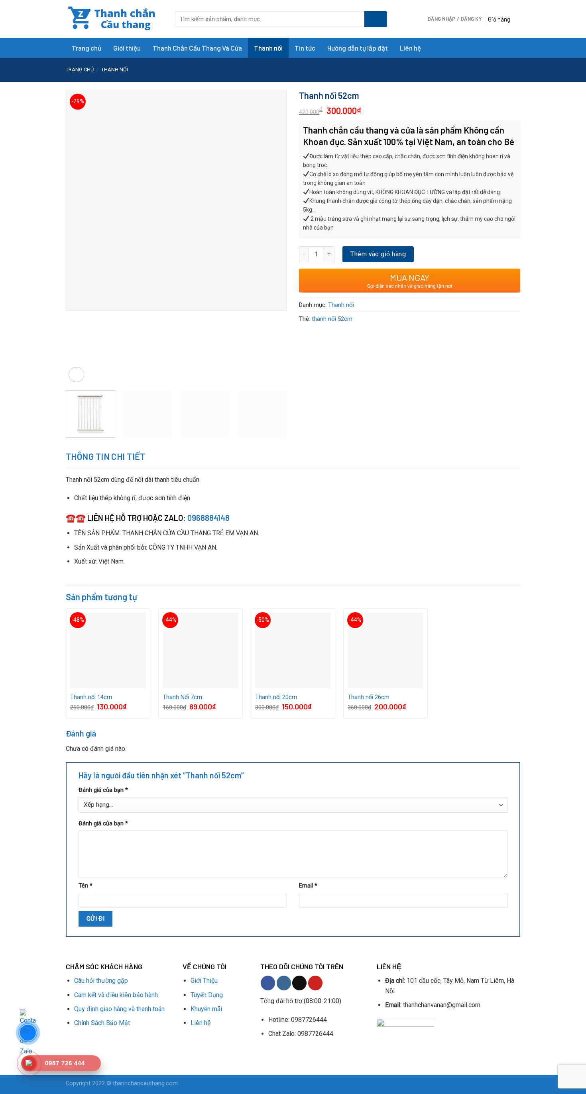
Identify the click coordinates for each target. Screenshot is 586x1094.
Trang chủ (86, 48)
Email (308, 885)
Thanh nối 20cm (276, 697)
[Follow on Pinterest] (315, 983)
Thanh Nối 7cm (182, 697)
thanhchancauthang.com (145, 1083)
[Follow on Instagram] (284, 983)
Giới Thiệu (205, 980)
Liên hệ (410, 48)
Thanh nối (268, 48)
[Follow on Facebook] (268, 983)
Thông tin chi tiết (106, 456)
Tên (85, 885)
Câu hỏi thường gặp (101, 980)
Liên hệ (201, 1023)
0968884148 (208, 517)
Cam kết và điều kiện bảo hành (116, 995)
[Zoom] (76, 375)
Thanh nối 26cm (368, 697)
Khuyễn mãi (206, 1009)
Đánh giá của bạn (103, 790)
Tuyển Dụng (207, 995)
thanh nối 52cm (332, 318)
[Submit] (375, 19)
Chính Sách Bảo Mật (102, 1023)
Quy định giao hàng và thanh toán (119, 1009)
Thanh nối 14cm (91, 697)
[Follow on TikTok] (299, 983)
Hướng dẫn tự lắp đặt (357, 48)
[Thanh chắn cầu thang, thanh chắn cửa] (114, 18)
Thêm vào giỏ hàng (378, 254)
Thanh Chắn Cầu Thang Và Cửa (197, 48)
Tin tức (305, 48)
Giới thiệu (127, 48)
